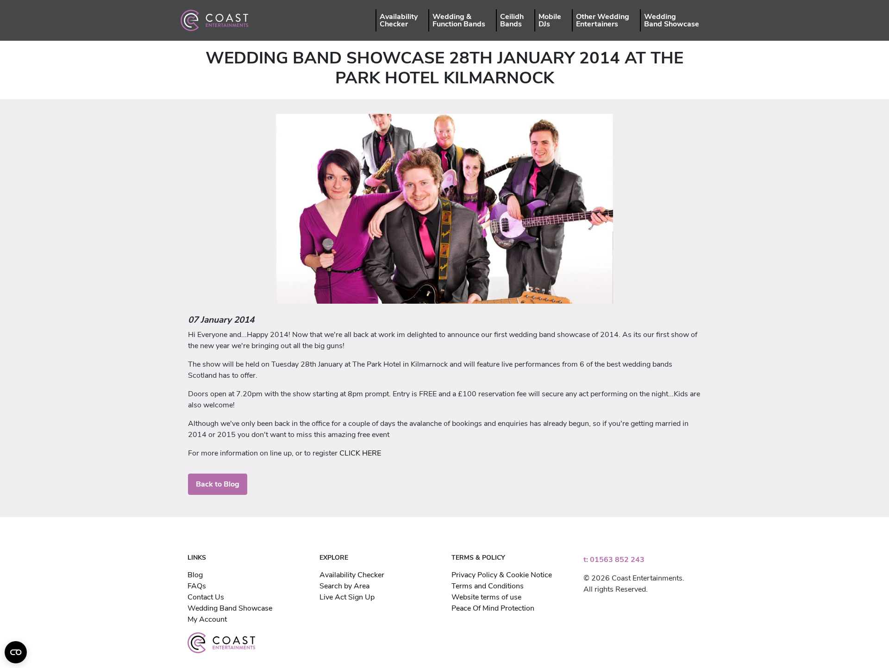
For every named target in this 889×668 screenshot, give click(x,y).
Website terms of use (486, 597)
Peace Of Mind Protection (492, 608)
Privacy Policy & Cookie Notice (501, 575)
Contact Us (206, 597)
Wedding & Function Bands (458, 20)
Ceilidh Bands (512, 20)
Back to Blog (217, 484)
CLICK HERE (360, 453)
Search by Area (344, 586)
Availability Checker (399, 20)
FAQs (197, 586)
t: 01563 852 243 (614, 560)
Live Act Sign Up (347, 597)
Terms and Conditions (487, 586)
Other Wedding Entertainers (602, 20)
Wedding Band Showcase (671, 20)
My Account (207, 619)
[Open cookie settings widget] (16, 652)
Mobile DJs (549, 20)
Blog (195, 575)
